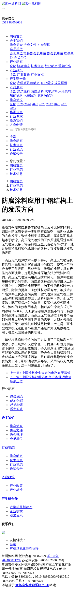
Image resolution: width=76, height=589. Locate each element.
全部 (13, 66)
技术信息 (16, 145)
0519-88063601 (12, 22)
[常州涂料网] (38, 4)
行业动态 (16, 149)
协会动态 (16, 140)
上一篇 (40, 373)
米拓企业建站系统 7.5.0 (32, 585)
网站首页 (16, 36)
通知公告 (16, 153)
